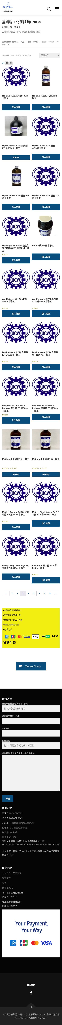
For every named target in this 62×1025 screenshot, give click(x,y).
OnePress (42, 1018)
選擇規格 (16, 474)
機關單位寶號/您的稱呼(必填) (15, 704)
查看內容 (16, 157)
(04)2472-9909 (16, 813)
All (3, 63)
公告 (4, 882)
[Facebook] (31, 993)
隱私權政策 (7, 887)
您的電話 (6, 728)
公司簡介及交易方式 (11, 873)
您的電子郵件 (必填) (11, 716)
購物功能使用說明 (11, 625)
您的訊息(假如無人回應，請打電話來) (18, 753)
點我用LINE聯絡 (9, 832)
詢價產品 (6, 741)
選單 (56, 8)
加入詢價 (16, 107)
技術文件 (6, 877)
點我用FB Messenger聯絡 (14, 827)
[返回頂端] (31, 1007)
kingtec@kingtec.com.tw (22, 822)
